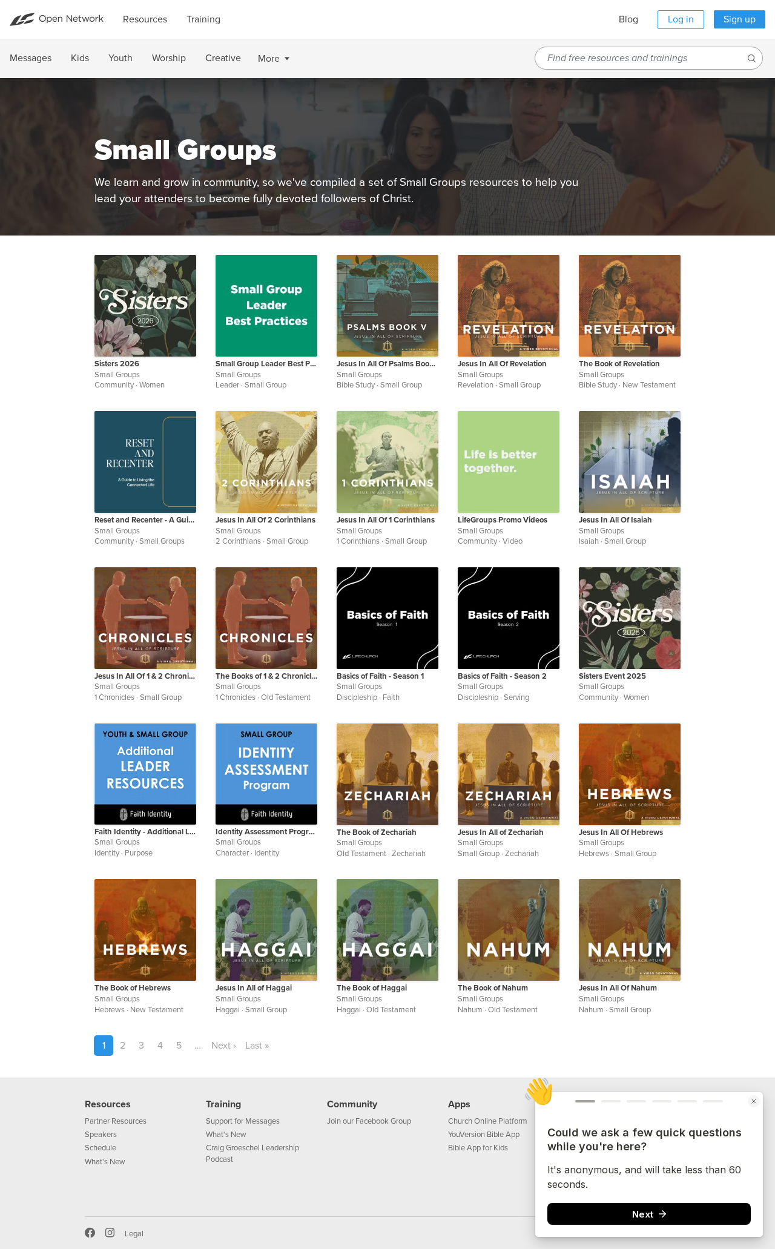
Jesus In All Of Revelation (502, 364)
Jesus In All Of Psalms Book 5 (387, 364)
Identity (106, 853)
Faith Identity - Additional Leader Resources (145, 832)
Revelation (475, 385)
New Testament (649, 385)
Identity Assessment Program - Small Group (266, 832)
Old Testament (286, 697)
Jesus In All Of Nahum (618, 988)
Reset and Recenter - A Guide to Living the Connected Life (145, 520)
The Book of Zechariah (377, 832)
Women (152, 385)
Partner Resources (116, 1121)
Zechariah (409, 853)
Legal (134, 1234)
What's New (105, 1162)
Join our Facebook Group (369, 1121)
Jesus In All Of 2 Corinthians (265, 520)
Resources (108, 1104)
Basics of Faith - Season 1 (380, 676)
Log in (681, 19)
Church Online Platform (487, 1121)
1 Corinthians (358, 541)
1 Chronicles (114, 697)
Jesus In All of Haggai (254, 988)
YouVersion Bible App (483, 1134)
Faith (391, 697)
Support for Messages (243, 1121)
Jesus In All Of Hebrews (621, 832)
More (269, 59)
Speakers (101, 1134)
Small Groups (117, 375)
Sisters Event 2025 (612, 676)
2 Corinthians (238, 541)
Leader (227, 385)
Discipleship (357, 697)
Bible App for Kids (478, 1148)
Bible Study (356, 385)
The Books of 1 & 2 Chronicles (266, 676)
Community (114, 385)
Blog (628, 19)
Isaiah (589, 541)
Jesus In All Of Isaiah (615, 520)
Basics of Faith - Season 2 (502, 676)
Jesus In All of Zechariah (501, 832)
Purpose (139, 853)
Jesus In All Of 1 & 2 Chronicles (145, 676)
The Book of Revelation (619, 364)
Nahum (470, 1010)
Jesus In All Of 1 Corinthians (386, 520)
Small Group (265, 385)
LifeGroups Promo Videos (502, 520)
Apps (459, 1104)
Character (232, 853)
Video (513, 541)
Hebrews (594, 853)
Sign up (740, 19)
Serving (516, 697)
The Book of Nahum (493, 988)
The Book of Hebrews (132, 988)
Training (223, 1104)
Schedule (100, 1148)
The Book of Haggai (372, 988)
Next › (223, 1046)
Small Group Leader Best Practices (266, 364)
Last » (257, 1046)
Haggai (228, 1010)
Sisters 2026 (116, 364)
